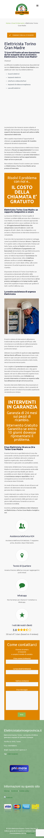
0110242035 (22, 652)
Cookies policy (24, 791)
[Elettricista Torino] (22, 9)
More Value (30, 833)
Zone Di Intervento (17, 23)
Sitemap (7, 791)
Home (8, 23)
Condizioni (14, 791)
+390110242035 (12, 754)
